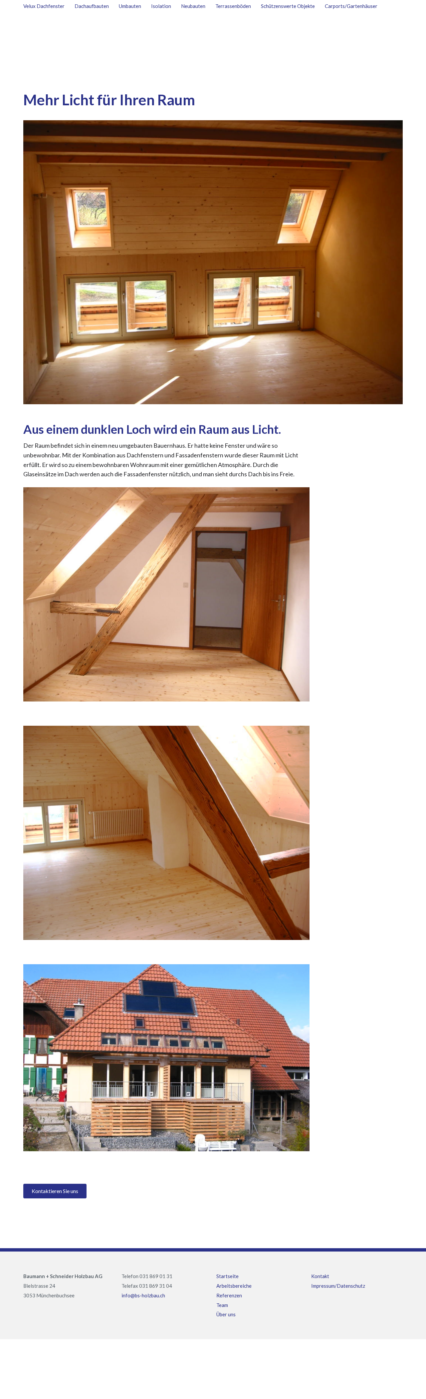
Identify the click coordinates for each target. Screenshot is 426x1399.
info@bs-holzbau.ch (143, 1295)
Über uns (226, 1314)
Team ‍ (222, 1305)
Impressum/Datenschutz (338, 1286)
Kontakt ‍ (320, 1276)
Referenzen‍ (229, 1295)
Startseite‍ (227, 1276)
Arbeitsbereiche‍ (234, 1286)
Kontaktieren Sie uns (55, 1191)
